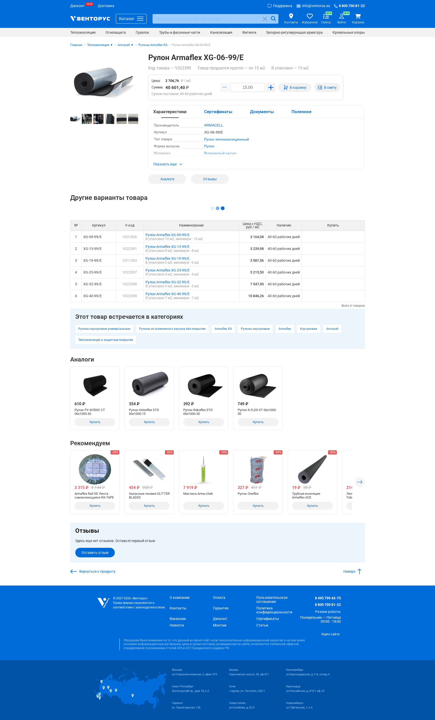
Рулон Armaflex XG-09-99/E (168, 235)
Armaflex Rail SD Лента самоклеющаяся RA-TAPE (94, 495)
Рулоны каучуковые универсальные (104, 329)
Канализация (221, 32)
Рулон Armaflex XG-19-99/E (168, 258)
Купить (95, 422)
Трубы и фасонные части (179, 32)
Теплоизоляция (83, 32)
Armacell (332, 329)
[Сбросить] (265, 19)
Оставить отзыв (95, 553)
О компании (180, 598)
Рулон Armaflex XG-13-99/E (168, 247)
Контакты (178, 608)
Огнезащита (115, 32)
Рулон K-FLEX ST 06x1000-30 (257, 412)
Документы (262, 111)
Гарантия (221, 608)
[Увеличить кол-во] (270, 87)
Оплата (219, 598)
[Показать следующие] (360, 482)
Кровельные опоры (349, 32)
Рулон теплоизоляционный (226, 139)
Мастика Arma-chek (198, 494)
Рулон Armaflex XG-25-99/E (168, 270)
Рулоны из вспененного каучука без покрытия (172, 329)
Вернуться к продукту (97, 571)
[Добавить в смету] (327, 87)
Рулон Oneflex (248, 494)
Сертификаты (218, 111)
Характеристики (170, 111)
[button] (256, 164)
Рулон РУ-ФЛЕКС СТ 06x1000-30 (90, 412)
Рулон (209, 146)
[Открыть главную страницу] (90, 18)
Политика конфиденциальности (274, 610)
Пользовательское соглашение (271, 600)
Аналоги (167, 179)
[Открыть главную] (103, 603)
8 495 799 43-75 (328, 598)
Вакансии (178, 619)
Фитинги (249, 32)
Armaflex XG (223, 329)
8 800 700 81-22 (328, 605)
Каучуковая (308, 329)
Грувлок (142, 32)
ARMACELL (213, 125)
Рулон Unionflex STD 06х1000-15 (144, 412)
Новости (177, 625)
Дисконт (220, 619)
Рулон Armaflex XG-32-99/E (168, 282)
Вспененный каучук (220, 153)
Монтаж (220, 625)
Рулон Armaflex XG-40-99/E (168, 294)
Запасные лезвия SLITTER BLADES (149, 495)
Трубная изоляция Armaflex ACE (306, 495)
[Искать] (273, 19)
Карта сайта (330, 634)
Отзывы (210, 179)
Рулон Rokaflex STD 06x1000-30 (198, 412)
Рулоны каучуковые (255, 329)
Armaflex (285, 329)
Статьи (262, 625)
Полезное (301, 111)
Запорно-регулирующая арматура (294, 32)
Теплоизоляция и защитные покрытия (105, 340)
